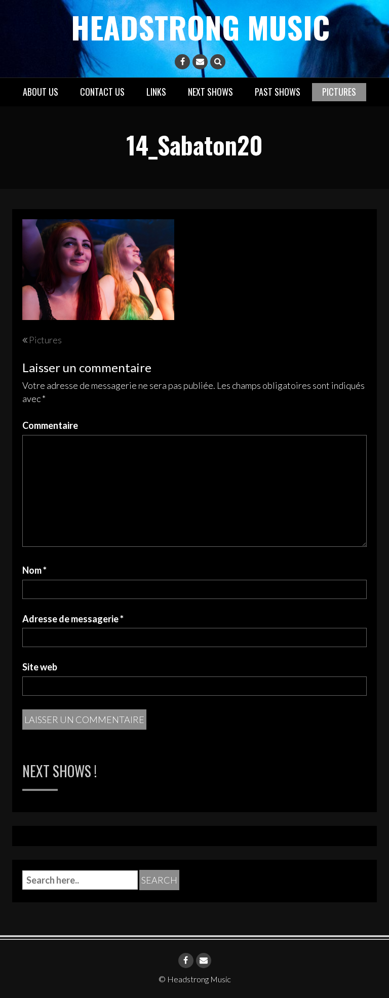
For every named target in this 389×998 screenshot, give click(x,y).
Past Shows (277, 91)
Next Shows (210, 91)
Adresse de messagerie (73, 618)
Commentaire (50, 425)
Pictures (339, 91)
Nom (34, 570)
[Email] (200, 61)
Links (156, 91)
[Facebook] (182, 61)
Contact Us (102, 91)
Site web (39, 666)
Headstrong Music (200, 26)
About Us (40, 91)
